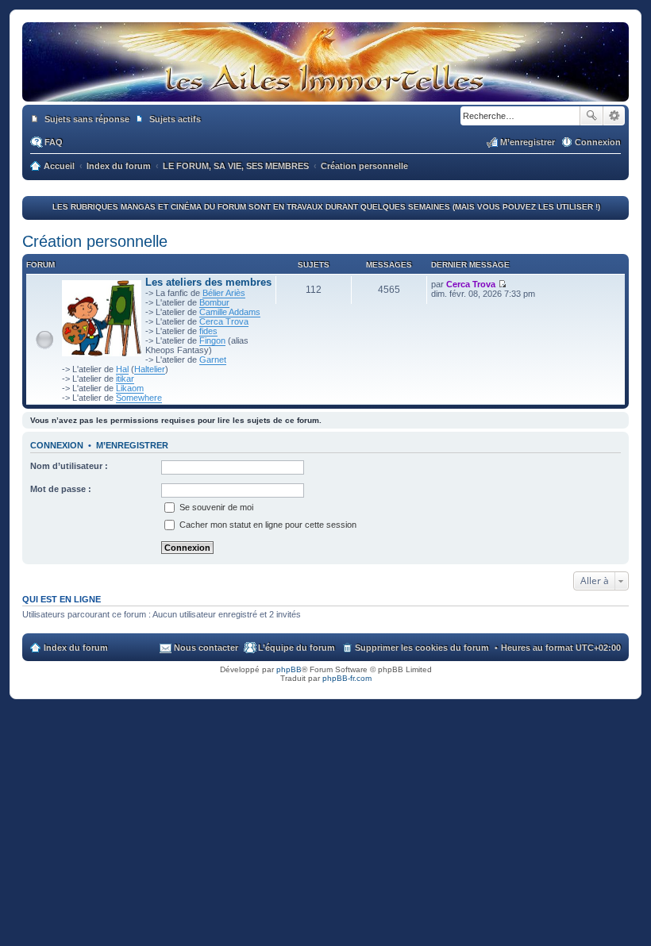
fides (208, 331)
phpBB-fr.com (347, 678)
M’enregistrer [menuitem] (527, 142)
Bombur (214, 302)
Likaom (130, 388)
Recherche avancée (614, 115)
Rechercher (591, 115)
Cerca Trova (223, 321)
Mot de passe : (60, 489)
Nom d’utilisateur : (69, 466)
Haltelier (149, 369)
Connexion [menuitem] (598, 142)
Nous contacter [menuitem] (206, 647)
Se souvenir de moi (215, 507)
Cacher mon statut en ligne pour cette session (266, 524)
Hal (122, 369)
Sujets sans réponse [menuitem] (86, 119)
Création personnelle (95, 241)
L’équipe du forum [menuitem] (296, 647)
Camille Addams (229, 312)
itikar (125, 378)
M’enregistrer (132, 445)
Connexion (56, 445)
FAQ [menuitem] (53, 142)
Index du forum (76, 647)
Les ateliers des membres (208, 282)
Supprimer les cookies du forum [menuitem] (422, 647)
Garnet (212, 359)
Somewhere (139, 397)
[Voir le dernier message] (502, 284)
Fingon (212, 340)
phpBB (289, 669)
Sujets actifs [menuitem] (175, 119)
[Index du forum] (325, 85)
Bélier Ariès (223, 293)
